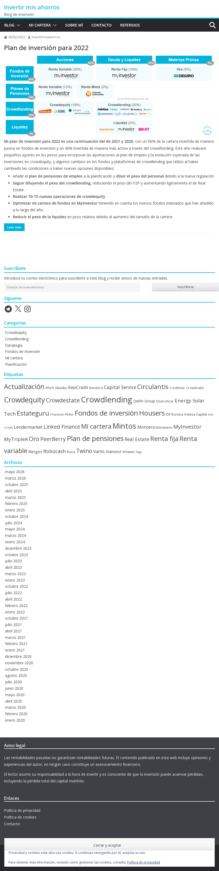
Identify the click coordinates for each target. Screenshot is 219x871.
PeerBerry (53, 439)
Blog (9, 25)
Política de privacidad (22, 810)
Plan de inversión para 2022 (46, 47)
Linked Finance (62, 426)
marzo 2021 (15, 637)
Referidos (130, 25)
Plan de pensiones (95, 438)
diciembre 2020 (18, 656)
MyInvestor (187, 426)
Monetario (164, 427)
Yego (139, 452)
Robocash (54, 451)
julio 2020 (13, 681)
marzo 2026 (15, 478)
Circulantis (153, 386)
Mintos (124, 426)
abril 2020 (13, 701)
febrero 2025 (16, 503)
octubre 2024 (16, 516)
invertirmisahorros (46, 37)
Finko (69, 414)
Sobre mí (74, 25)
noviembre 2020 (19, 662)
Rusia (71, 452)
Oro (34, 439)
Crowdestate (63, 400)
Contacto (101, 25)
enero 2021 (15, 650)
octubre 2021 (16, 618)
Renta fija (164, 438)
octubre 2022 (16, 586)
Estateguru (33, 413)
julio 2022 (13, 592)
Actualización (24, 386)
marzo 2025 (15, 497)
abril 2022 (13, 599)
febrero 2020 (16, 713)
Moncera (146, 427)
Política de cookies (20, 817)
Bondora (96, 388)
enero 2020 (15, 720)
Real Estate (137, 439)
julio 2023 (13, 560)
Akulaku (61, 388)
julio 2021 (13, 624)
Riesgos (35, 451)
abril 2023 (13, 567)
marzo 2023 (15, 573)
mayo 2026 (15, 471)
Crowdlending (17, 338)
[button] (17, 25)
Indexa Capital (195, 414)
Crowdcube (195, 388)
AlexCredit (78, 387)
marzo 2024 (15, 535)
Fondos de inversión (22, 351)
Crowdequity (16, 332)
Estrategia (13, 345)
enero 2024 (15, 541)
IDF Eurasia (174, 414)
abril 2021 (13, 631)
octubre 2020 (16, 669)
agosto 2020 (16, 675)
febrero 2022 (16, 605)
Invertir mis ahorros (32, 7)
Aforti (49, 388)
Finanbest (57, 414)
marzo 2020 (15, 707)
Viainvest (114, 451)
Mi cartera (40, 25)
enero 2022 (15, 611)
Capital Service (120, 387)
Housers (152, 412)
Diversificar (165, 401)
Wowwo (129, 452)
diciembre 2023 (18, 548)
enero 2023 (15, 580)
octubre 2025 (16, 484)
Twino (84, 451)
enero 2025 (15, 509)
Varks (99, 451)
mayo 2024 (15, 528)
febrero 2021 (16, 643)
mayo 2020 (15, 694)
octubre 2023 (16, 554)
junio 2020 (14, 688)
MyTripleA (16, 439)
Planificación (16, 364)
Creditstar (177, 388)
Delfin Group (144, 401)
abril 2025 (13, 490)
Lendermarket (28, 427)
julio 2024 (13, 522)
